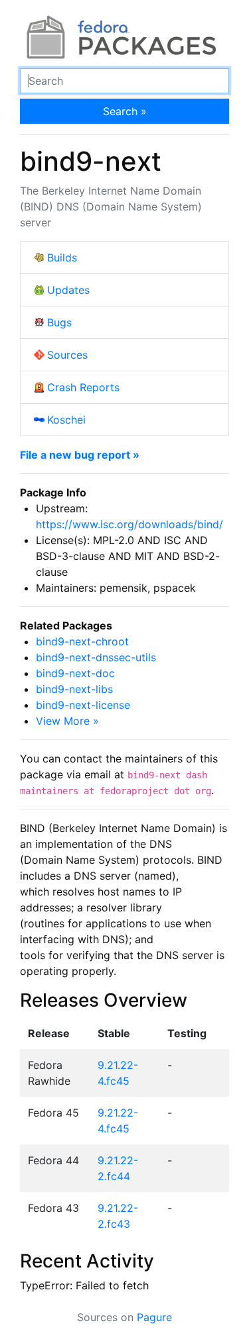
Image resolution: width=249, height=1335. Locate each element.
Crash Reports (83, 387)
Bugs (59, 322)
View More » (67, 720)
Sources (67, 354)
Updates (68, 290)
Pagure (154, 1317)
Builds (62, 257)
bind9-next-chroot (82, 641)
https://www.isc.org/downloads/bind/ (129, 524)
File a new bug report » (79, 454)
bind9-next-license (83, 705)
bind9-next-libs (74, 689)
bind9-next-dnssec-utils (96, 657)
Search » (125, 111)
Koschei (66, 419)
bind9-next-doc (75, 673)
